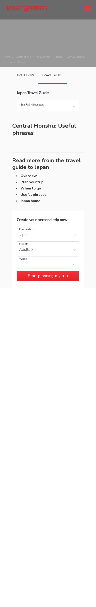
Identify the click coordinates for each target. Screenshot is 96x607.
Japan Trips (25, 75)
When (23, 259)
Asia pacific (43, 57)
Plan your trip (32, 182)
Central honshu (76, 57)
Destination (26, 229)
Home (6, 57)
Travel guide (52, 75)
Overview (29, 175)
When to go (31, 188)
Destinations (23, 57)
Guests (24, 244)
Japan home (30, 200)
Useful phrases (34, 194)
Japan (58, 57)
